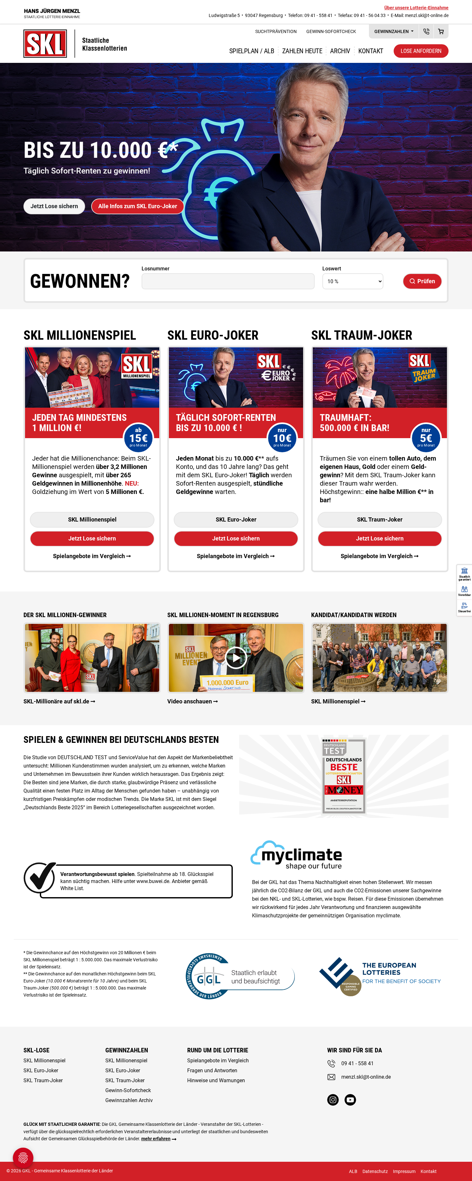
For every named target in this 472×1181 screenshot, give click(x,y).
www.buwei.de (152, 881)
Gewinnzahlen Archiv (129, 1100)
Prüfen (426, 281)
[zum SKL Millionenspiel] (92, 351)
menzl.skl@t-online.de (427, 15)
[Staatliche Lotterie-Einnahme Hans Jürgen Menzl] (52, 12)
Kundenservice (426, 31)
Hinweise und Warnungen (216, 1080)
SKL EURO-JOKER (212, 335)
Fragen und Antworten (212, 1070)
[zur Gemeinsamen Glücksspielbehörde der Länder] (236, 975)
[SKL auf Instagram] (333, 1100)
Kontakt (370, 51)
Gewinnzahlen (392, 31)
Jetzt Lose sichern (54, 206)
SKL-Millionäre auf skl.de (56, 701)
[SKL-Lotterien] (75, 33)
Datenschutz (375, 1171)
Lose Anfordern (421, 50)
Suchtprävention (276, 31)
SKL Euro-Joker (236, 519)
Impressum (404, 1171)
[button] (236, 658)
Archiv (340, 51)
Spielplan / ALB (251, 51)
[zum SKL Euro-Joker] (236, 351)
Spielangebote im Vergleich (89, 556)
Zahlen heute (302, 51)
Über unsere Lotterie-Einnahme (416, 7)
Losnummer (156, 269)
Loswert (331, 269)
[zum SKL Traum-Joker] (380, 351)
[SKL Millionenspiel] (380, 657)
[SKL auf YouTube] (350, 1100)
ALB (353, 1171)
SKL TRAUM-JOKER (361, 335)
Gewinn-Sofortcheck (331, 31)
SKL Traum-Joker (380, 519)
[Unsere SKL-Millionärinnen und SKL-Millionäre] (92, 657)
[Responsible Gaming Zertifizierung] (380, 975)
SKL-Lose (36, 1050)
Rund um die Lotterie (217, 1050)
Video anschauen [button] (189, 701)
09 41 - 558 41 (357, 1063)
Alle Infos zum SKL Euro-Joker (137, 206)
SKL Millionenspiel (79, 335)
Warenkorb (441, 31)
